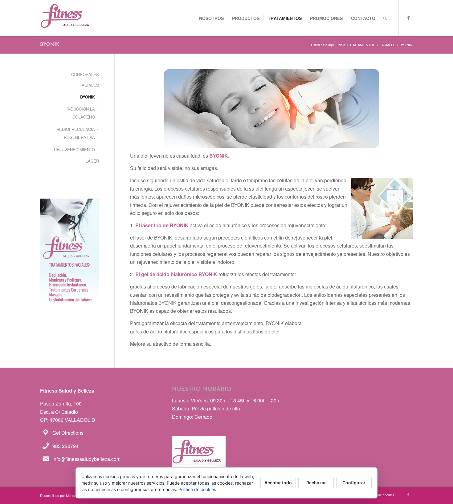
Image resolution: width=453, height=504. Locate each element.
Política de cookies (197, 489)
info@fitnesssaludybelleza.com (86, 458)
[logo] (67, 18)
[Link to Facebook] (408, 17)
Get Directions (68, 432)
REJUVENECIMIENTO (74, 149)
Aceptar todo (278, 482)
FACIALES (89, 85)
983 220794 (65, 446)
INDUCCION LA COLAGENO (81, 113)
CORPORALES (85, 74)
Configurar (353, 482)
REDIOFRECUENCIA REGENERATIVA (75, 133)
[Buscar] (385, 18)
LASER (92, 161)
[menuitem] (211, 18)
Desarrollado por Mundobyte (61, 495)
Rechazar (316, 482)
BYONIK (49, 44)
